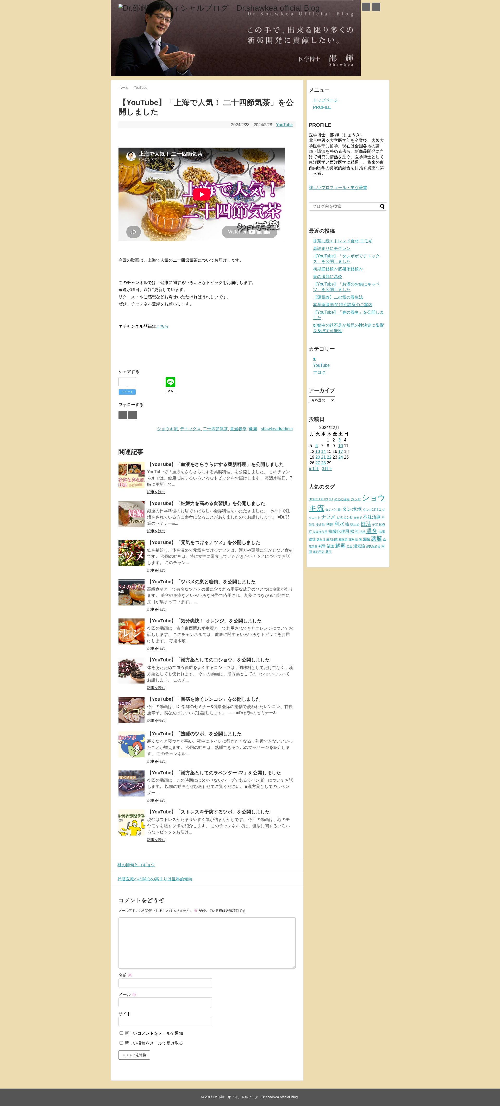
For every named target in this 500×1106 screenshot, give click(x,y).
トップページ (325, 100)
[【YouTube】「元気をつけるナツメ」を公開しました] (131, 553)
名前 (125, 975)
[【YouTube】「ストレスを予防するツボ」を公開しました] (131, 823)
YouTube (284, 125)
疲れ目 (321, 539)
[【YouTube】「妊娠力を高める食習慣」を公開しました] (131, 514)
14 (323, 451)
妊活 (366, 524)
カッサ (356, 499)
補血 (330, 546)
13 (317, 451)
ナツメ (328, 517)
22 (329, 457)
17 (340, 451)
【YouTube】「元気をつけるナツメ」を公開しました (203, 542)
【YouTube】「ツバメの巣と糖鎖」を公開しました (201, 581)
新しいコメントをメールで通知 (154, 1033)
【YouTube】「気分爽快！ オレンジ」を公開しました (204, 620)
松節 (354, 531)
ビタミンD (344, 517)
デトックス (190, 429)
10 (340, 446)
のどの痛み (342, 499)
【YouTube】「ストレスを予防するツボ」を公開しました (208, 811)
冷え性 (320, 524)
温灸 (371, 531)
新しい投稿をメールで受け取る (154, 1043)
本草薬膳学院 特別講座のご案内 (342, 304)
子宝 (375, 524)
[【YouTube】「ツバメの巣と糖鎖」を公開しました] (131, 592)
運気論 (359, 546)
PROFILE (322, 107)
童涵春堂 (238, 429)
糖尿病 (343, 539)
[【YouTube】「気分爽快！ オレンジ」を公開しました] (131, 631)
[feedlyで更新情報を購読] (366, 7)
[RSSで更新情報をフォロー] (376, 7)
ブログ (319, 372)
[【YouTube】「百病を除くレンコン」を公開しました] (131, 710)
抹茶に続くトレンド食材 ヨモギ (342, 241)
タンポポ (352, 509)
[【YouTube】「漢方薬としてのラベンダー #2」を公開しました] (131, 783)
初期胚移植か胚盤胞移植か (338, 269)
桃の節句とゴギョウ (136, 865)
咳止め (355, 524)
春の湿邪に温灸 (327, 276)
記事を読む (156, 492)
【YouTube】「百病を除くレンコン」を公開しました (203, 699)
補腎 (322, 546)
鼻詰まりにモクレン (332, 248)
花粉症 (353, 539)
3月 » (327, 468)
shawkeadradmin (277, 429)
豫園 (253, 429)
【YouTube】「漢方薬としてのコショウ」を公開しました (208, 659)
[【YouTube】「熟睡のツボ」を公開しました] (131, 744)
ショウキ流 (167, 429)
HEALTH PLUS (318, 499)
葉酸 (366, 539)
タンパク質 (333, 509)
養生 (329, 552)
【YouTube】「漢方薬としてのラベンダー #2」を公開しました (214, 772)
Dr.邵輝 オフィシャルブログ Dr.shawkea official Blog (255, 1097)
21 (323, 457)
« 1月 (314, 468)
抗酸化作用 (338, 531)
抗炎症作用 (320, 531)
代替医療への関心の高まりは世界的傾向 (154, 879)
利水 (339, 524)
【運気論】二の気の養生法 (338, 297)
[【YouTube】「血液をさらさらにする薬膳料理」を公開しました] (131, 475)
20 (317, 457)
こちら (162, 326)
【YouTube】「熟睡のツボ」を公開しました (194, 733)
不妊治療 (372, 517)
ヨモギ (357, 517)
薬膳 (376, 538)
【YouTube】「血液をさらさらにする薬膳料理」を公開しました (215, 464)
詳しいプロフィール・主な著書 (338, 187)
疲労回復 (332, 539)
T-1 (331, 499)
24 (340, 457)
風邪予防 (318, 551)
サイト (124, 1014)
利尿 (329, 524)
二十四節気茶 (215, 429)
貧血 (349, 546)
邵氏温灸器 (373, 546)
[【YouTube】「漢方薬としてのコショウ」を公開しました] (131, 671)
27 (317, 463)
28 (323, 463)
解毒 (340, 545)
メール (127, 994)
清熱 (362, 531)
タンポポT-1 (372, 509)
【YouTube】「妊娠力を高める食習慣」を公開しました (206, 503)
